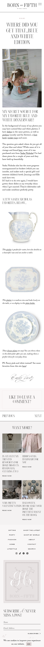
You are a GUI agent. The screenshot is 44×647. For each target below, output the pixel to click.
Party (12, 535)
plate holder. (30, 303)
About (32, 539)
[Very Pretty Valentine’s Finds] (12, 481)
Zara (11, 85)
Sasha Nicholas (26, 153)
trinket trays (13, 138)
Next (38, 416)
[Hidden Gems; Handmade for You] (32, 435)
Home (12, 544)
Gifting (12, 530)
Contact (32, 544)
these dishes (14, 184)
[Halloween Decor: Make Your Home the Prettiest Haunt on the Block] (32, 481)
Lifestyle (12, 549)
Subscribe (33, 633)
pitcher (8, 250)
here (20, 150)
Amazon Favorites (11, 75)
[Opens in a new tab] (16, 554)
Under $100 (11, 90)
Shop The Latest (31, 530)
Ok (28, 644)
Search (32, 549)
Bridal (33, 85)
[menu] (40, 4)
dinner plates (12, 351)
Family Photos (33, 80)
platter (9, 300)
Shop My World (32, 535)
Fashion (12, 539)
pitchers (5, 135)
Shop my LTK (33, 90)
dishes (9, 132)
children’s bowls (16, 175)
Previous (8, 416)
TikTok (33, 75)
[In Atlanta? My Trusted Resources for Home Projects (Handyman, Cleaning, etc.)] (12, 435)
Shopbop (11, 80)
